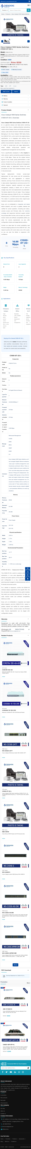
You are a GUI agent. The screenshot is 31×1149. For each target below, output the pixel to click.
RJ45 (6, 86)
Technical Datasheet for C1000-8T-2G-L (15, 975)
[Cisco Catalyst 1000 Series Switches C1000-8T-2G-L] (15, 775)
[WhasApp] (19, 1072)
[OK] (28, 1068)
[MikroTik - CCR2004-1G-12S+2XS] (15, 694)
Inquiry (16, 91)
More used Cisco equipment (7, 88)
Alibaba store (5, 1129)
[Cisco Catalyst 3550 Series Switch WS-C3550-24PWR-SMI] (15, 937)
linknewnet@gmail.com (15, 631)
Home (2, 14)
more (3, 676)
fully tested (7, 346)
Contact (27, 576)
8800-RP (5, 1009)
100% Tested (6, 69)
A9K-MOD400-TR (8, 1044)
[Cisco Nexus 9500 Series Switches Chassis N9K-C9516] (15, 815)
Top (28, 579)
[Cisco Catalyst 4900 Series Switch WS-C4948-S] (15, 856)
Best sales (3, 1100)
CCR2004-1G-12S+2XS (9, 710)
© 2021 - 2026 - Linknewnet (7, 1146)
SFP (10, 86)
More (15, 965)
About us (3, 1111)
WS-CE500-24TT (7, 751)
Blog (2, 1141)
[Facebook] (3, 1072)
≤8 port (14, 86)
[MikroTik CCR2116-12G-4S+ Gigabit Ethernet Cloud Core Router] (15, 653)
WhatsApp (28, 569)
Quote (27, 573)
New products (4, 1097)
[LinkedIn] (15, 1072)
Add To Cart (6, 91)
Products (8, 14)
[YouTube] (11, 1072)
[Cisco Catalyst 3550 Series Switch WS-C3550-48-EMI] (15, 896)
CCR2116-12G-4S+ (7, 670)
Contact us (3, 1113)
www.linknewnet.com (25, 1146)
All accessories (4, 1102)
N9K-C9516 (5, 831)
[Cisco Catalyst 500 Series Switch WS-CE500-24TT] (15, 734)
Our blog (3, 1108)
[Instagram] (23, 1072)
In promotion (3, 1095)
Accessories (22, 1138)
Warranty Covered (17, 69)
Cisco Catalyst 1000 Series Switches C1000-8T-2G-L (21, 14)
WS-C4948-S (6, 872)
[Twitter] (7, 1072)
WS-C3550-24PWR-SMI (9, 953)
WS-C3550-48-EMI (8, 912)
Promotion (4, 982)
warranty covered (17, 346)
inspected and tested (24, 204)
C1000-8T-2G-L (7, 791)
